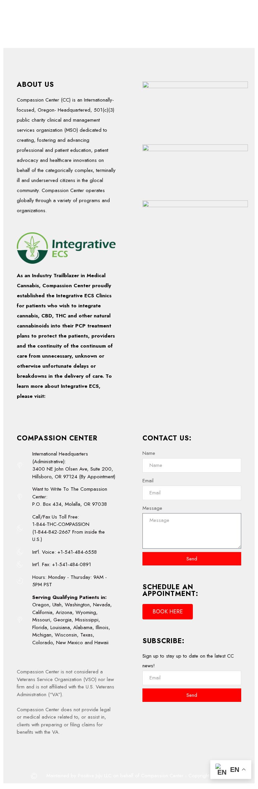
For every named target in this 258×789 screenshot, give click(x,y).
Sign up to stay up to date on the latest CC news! (188, 660)
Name (148, 453)
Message (152, 508)
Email (148, 480)
